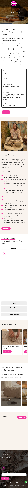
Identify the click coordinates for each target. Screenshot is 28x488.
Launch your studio (11, 400)
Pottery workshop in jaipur (12, 16)
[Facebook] (11, 482)
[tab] (14, 248)
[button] (2, 3)
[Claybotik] (12, 3)
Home (3, 16)
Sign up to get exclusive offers (9, 472)
